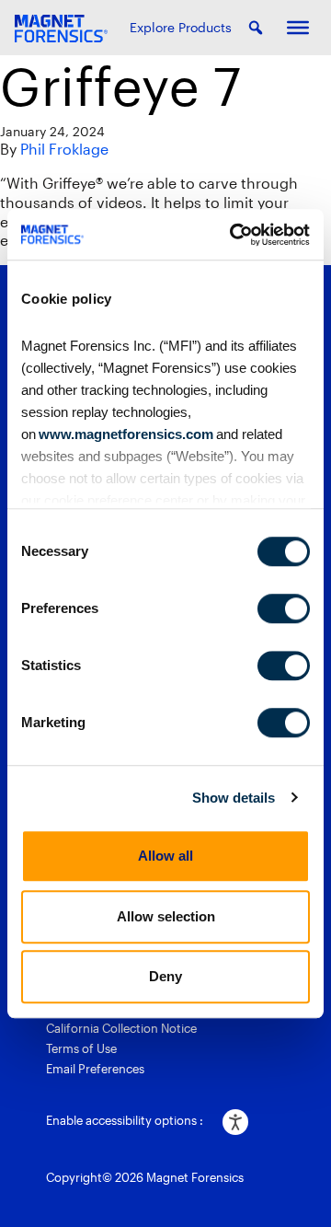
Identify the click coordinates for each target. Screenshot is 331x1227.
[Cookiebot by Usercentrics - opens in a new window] (233, 235)
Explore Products (181, 27)
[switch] (283, 608)
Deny (165, 976)
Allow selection (166, 916)
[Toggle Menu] (298, 27)
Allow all (165, 855)
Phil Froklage (64, 148)
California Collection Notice (121, 1028)
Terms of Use (81, 1048)
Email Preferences (95, 1068)
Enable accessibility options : (124, 1120)
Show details (233, 797)
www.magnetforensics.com (124, 434)
